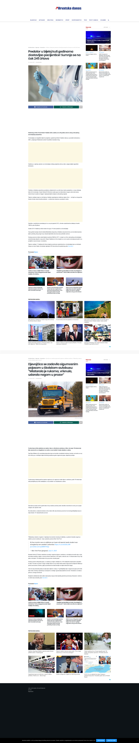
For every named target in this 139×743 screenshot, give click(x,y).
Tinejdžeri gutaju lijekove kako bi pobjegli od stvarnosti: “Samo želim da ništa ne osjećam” (69, 271)
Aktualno (42, 20)
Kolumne (103, 20)
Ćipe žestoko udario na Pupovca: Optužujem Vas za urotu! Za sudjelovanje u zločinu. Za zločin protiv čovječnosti (105, 74)
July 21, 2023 (52, 551)
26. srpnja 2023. (31, 62)
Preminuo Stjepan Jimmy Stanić (91, 55)
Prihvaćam (101, 740)
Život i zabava (93, 20)
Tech (85, 20)
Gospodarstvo (77, 20)
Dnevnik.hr (70, 246)
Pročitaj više (111, 740)
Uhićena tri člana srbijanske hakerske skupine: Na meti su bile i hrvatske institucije (35, 289)
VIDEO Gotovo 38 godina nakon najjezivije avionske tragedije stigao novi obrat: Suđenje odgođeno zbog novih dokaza (74, 289)
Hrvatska (50, 20)
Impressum (30, 691)
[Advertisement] (55, 37)
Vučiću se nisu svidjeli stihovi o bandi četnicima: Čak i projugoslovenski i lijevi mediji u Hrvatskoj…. (39, 272)
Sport (67, 20)
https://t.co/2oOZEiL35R (62, 545)
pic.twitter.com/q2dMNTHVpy (39, 547)
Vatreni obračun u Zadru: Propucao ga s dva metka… (98, 41)
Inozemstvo (59, 20)
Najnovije (33, 20)
